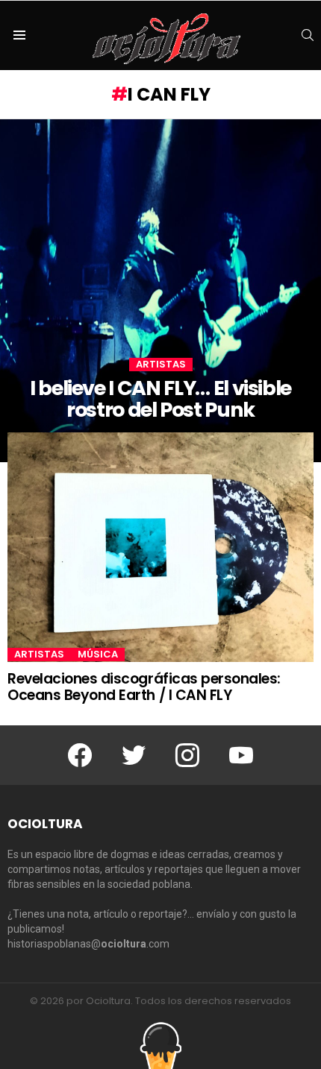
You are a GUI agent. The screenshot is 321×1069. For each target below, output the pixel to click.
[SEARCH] (308, 35)
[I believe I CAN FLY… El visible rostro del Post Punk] (160, 290)
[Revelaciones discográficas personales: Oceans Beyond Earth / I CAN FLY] (160, 547)
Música (98, 654)
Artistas (161, 364)
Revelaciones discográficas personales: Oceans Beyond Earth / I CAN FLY (144, 686)
